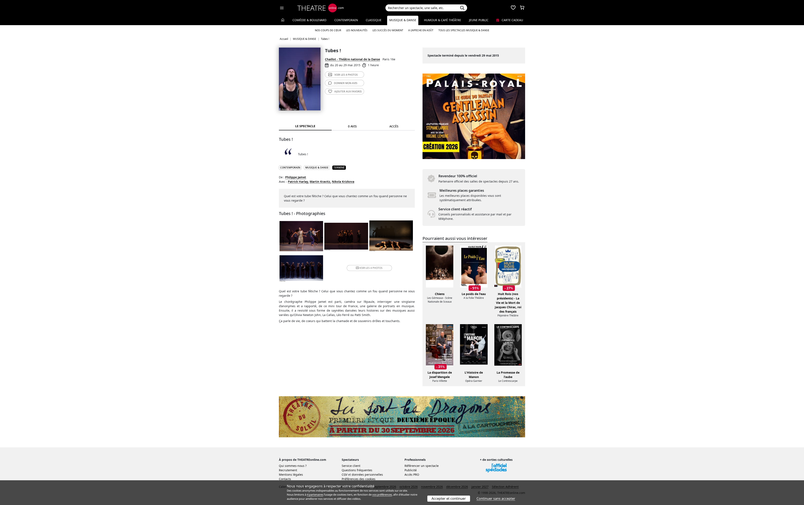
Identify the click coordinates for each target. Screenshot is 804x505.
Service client (351, 466)
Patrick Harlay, (298, 182)
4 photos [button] (371, 268)
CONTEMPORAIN (290, 167)
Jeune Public (478, 20)
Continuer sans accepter (496, 498)
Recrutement (288, 470)
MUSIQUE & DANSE (317, 167)
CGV (344, 475)
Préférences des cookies (358, 479)
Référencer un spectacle (422, 466)
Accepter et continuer (449, 498)
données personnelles (367, 475)
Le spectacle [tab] (305, 126)
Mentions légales (291, 475)
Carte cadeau (512, 20)
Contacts (285, 479)
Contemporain (346, 20)
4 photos (346, 74)
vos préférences (382, 494)
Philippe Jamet (295, 177)
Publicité (411, 470)
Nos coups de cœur (328, 30)
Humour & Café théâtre (442, 20)
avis (345, 83)
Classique (373, 20)
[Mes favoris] (513, 8)
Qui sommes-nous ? (293, 466)
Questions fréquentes (357, 470)
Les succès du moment (387, 30)
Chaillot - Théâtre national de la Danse (352, 59)
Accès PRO (412, 475)
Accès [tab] (393, 126)
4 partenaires (315, 494)
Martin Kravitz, (320, 182)
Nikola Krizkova (343, 182)
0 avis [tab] (352, 126)
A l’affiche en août (420, 30)
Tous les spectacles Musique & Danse (463, 30)
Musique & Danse (402, 20)
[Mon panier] (522, 8)
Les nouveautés (356, 30)
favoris (348, 91)
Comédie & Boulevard (309, 20)
